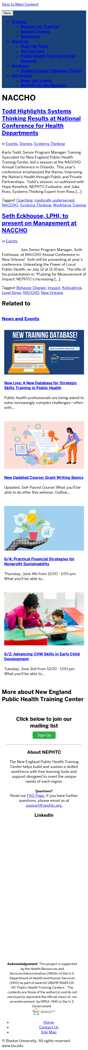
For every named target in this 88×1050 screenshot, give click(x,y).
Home (48, 1022)
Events (12, 143)
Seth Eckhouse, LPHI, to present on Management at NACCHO (39, 223)
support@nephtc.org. (44, 805)
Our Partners (33, 51)
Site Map (49, 1032)
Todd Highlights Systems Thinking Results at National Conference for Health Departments (41, 122)
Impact (54, 287)
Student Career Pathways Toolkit (51, 70)
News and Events (36, 80)
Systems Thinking (49, 143)
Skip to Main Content (20, 4)
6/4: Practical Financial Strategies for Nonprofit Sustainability (39, 561)
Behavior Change (31, 287)
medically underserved (54, 200)
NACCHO (10, 205)
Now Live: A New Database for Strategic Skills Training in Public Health (40, 385)
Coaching (24, 200)
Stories (25, 143)
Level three (11, 292)
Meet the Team (34, 46)
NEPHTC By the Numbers (44, 85)
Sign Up (44, 735)
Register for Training (40, 26)
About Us (19, 41)
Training (19, 21)
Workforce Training (69, 205)
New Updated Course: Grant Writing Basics (44, 477)
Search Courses (35, 31)
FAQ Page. (36, 795)
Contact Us (48, 1027)
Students (19, 66)
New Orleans (52, 292)
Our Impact (21, 75)
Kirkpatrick (72, 287)
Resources (30, 36)
